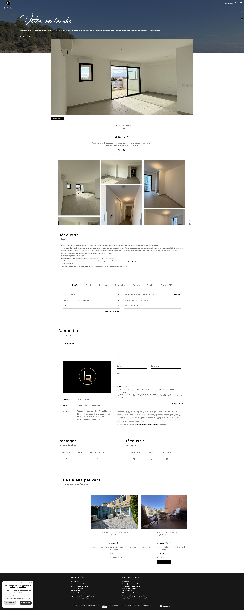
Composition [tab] (120, 285)
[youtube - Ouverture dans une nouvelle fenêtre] (78, 597)
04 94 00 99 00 (83, 399)
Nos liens (138, 605)
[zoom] (79, 215)
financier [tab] (103, 285)
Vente (49, 31)
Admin (132, 605)
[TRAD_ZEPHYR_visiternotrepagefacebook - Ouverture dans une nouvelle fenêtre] (72, 597)
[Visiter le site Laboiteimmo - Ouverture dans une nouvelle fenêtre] (166, 606)
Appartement (75, 31)
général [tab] (75, 285)
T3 (81, 31)
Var (54, 31)
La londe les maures (63, 31)
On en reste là (25, 583)
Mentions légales (124, 605)
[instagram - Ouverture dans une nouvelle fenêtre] (88, 597)
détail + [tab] (89, 285)
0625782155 (125, 581)
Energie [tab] (136, 285)
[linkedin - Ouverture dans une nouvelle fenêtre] (93, 597)
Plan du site (115, 605)
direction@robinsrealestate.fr (89, 405)
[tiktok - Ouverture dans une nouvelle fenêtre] (83, 597)
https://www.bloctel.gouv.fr (143, 420)
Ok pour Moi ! (25, 603)
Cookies (104, 607)
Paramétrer (10, 603)
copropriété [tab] (166, 285)
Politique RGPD (146, 605)
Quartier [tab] (150, 285)
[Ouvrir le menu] (241, 3)
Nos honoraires (106, 605)
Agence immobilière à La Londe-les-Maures (33, 31)
